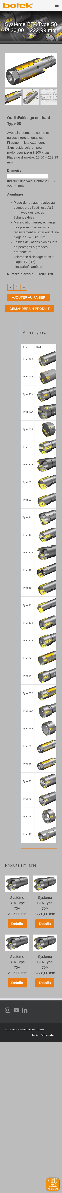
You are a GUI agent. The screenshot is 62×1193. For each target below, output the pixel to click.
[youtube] (16, 1010)
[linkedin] (24, 1010)
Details (17, 924)
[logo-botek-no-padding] (18, 4)
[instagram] (7, 1010)
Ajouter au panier (28, 297)
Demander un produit (30, 308)
